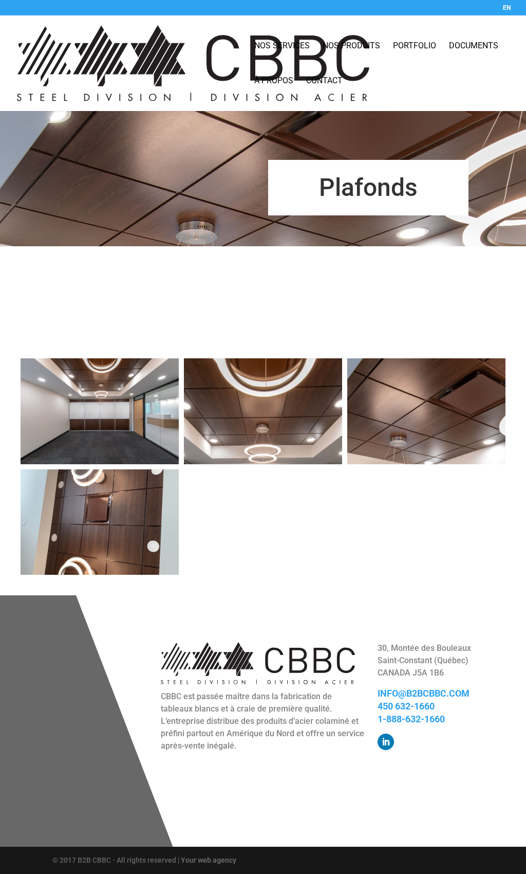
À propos (273, 80)
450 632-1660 (406, 706)
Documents (473, 45)
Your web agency (208, 860)
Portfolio (414, 45)
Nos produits (351, 45)
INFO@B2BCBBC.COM (423, 693)
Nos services (282, 45)
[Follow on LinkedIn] (386, 742)
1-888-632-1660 (411, 719)
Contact (324, 80)
